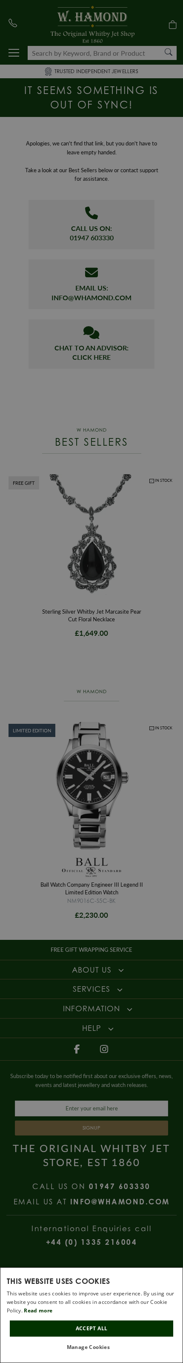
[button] (91, 1347)
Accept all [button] (92, 1328)
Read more (38, 1310)
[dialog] (91, 1315)
